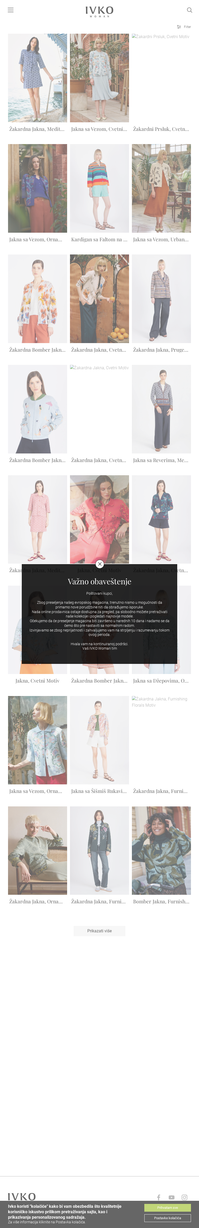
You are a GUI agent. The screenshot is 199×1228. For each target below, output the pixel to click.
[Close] (99, 564)
